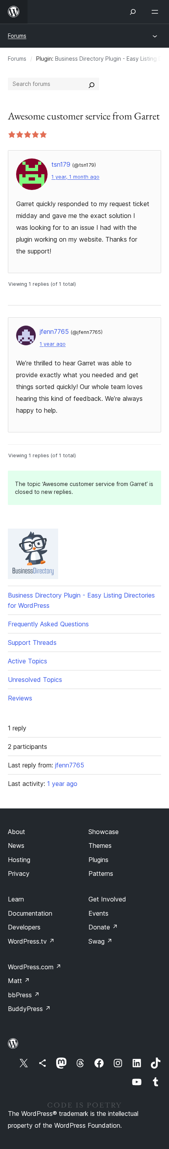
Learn (16, 899)
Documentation (30, 913)
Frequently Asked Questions (48, 624)
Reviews (20, 698)
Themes (100, 845)
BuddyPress (29, 1009)
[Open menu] (156, 12)
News (16, 845)
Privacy (18, 873)
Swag (100, 941)
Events (98, 913)
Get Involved (107, 899)
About (16, 832)
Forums (17, 35)
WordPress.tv (31, 941)
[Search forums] (91, 84)
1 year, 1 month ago (75, 177)
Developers (24, 927)
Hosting (19, 860)
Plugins (98, 860)
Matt (19, 981)
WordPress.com (34, 967)
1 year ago (53, 344)
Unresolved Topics (35, 679)
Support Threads (32, 642)
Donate (103, 927)
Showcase (103, 832)
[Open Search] (133, 12)
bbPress (24, 995)
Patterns (100, 873)
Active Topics (27, 661)
